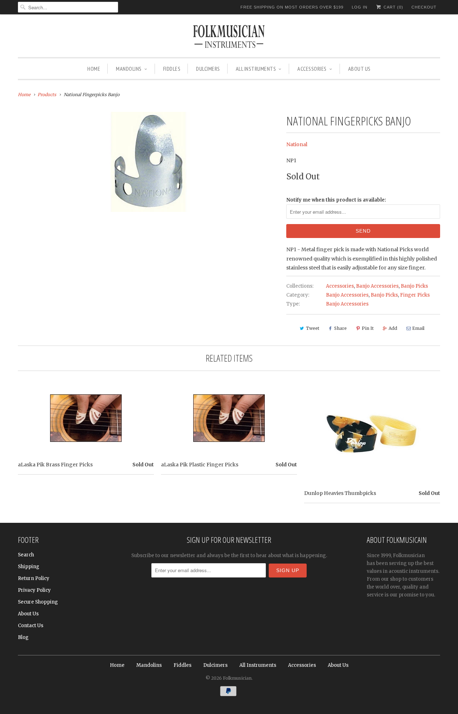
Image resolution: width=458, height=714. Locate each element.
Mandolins (129, 68)
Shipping (28, 567)
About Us (359, 68)
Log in (359, 7)
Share (340, 328)
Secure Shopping (38, 602)
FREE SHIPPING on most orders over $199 (292, 7)
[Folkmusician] (229, 37)
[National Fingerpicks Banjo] (148, 162)
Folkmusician (237, 678)
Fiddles (172, 68)
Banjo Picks (414, 286)
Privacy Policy (34, 590)
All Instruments (256, 68)
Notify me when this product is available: (336, 200)
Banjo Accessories (377, 286)
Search (26, 555)
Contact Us (30, 626)
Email (418, 328)
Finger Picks (415, 295)
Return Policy (33, 578)
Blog (23, 637)
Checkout (424, 7)
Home (93, 68)
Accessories (312, 68)
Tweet (312, 328)
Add (393, 328)
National (296, 144)
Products (47, 94)
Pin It (368, 328)
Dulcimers (208, 68)
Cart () (392, 7)
